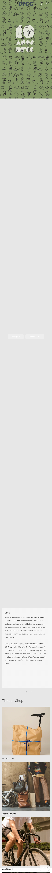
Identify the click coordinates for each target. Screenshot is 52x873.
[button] (4, 3)
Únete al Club (35, 336)
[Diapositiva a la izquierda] (20, 692)
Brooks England (9, 813)
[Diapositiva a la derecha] (31, 692)
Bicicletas (6, 869)
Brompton (6, 758)
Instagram (15, 336)
